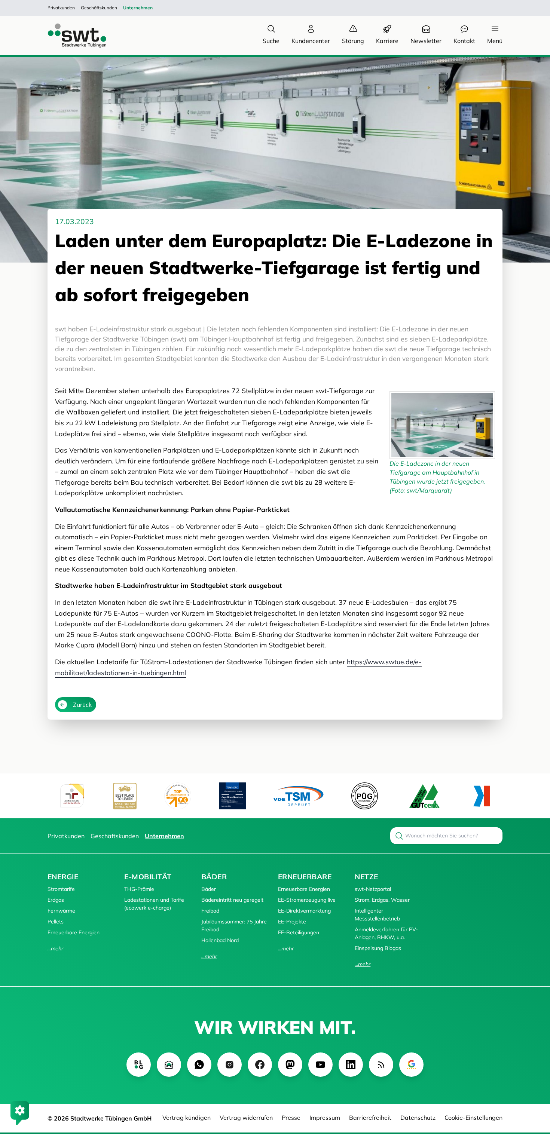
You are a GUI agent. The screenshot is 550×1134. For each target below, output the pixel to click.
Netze (366, 876)
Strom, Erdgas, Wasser (382, 900)
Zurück (82, 704)
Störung (353, 41)
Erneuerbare (304, 876)
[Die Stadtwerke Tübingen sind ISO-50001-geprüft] (424, 795)
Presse (291, 1117)
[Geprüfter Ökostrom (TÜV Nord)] (232, 795)
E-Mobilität (147, 876)
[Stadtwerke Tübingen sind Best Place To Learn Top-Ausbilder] (125, 796)
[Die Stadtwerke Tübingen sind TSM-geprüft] (299, 796)
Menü (494, 41)
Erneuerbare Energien (74, 932)
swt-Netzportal (373, 889)
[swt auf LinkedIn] (351, 1064)
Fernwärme (61, 910)
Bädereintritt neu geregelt (232, 900)
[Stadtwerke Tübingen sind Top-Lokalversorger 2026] (177, 795)
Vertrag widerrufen (246, 1117)
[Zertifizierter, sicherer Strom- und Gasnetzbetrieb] (364, 795)
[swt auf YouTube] (320, 1064)
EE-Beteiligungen (298, 932)
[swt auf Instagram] (229, 1064)
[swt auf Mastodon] (290, 1064)
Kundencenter (310, 41)
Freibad (210, 910)
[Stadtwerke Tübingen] (70, 35)
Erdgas (56, 900)
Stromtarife (61, 889)
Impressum (324, 1117)
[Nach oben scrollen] (533, 1087)
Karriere (387, 41)
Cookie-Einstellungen (473, 1117)
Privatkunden (61, 7)
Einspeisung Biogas (378, 948)
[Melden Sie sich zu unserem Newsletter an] (169, 1064)
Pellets (56, 921)
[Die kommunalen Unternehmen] (481, 796)
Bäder (214, 876)
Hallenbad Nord (220, 940)
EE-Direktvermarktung (304, 910)
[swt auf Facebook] (260, 1064)
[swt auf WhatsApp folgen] (199, 1064)
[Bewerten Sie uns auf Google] (411, 1064)
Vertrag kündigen (186, 1117)
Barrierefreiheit (370, 1117)
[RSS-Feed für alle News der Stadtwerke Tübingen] (381, 1064)
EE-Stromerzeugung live (307, 900)
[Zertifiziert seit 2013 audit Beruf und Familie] (71, 795)
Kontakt (464, 41)
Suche (271, 41)
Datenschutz (418, 1117)
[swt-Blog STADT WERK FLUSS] (138, 1064)
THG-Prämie (139, 889)
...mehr (55, 948)
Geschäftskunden (99, 7)
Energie (63, 876)
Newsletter (425, 41)
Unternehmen (138, 7)
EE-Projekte (292, 921)
